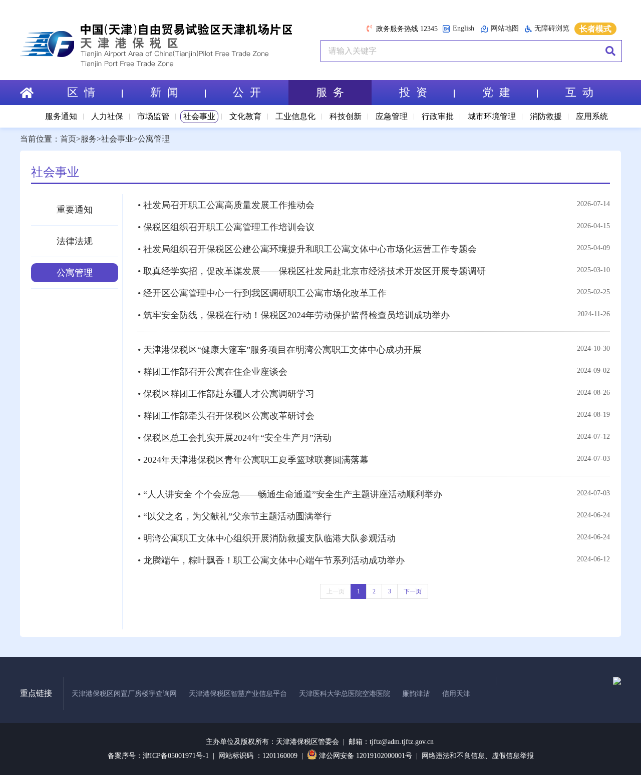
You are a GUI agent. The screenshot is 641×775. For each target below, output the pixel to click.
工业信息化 (295, 116)
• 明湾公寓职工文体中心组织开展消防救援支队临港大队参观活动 (267, 538)
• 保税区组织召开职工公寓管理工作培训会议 (226, 227)
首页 (68, 139)
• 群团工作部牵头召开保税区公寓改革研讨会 (226, 416)
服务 (89, 139)
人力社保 (107, 116)
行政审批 (438, 116)
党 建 (496, 92)
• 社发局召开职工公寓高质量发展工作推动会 (226, 205)
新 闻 (164, 92)
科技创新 (346, 116)
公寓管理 (154, 139)
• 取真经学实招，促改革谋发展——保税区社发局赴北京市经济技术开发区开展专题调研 (312, 271)
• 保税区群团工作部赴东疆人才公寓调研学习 (226, 394)
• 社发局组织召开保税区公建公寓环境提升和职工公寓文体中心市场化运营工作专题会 (307, 249)
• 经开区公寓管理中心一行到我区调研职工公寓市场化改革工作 (262, 293)
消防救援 (546, 116)
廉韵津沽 (416, 693)
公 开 (247, 92)
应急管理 (392, 116)
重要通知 (75, 210)
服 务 (330, 92)
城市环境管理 (492, 116)
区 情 (81, 92)
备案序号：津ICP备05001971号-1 (158, 755)
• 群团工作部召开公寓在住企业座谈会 (212, 372)
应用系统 (592, 116)
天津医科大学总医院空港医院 (344, 693)
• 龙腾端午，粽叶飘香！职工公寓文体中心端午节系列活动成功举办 (271, 560)
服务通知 (61, 116)
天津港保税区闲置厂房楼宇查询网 (124, 693)
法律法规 (75, 241)
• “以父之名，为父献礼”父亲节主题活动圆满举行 (235, 516)
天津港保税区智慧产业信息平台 (238, 693)
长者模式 (595, 29)
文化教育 (245, 116)
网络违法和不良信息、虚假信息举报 (478, 755)
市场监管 (153, 116)
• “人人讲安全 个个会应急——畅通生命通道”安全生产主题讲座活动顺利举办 (290, 494)
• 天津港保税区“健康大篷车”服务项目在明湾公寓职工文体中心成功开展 (280, 350)
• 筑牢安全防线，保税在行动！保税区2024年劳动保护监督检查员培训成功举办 (294, 315)
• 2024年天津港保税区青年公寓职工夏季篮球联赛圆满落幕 (253, 460)
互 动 (579, 92)
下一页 (413, 591)
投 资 (413, 92)
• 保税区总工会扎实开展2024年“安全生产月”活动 (235, 438)
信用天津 (456, 693)
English (463, 28)
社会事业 (199, 116)
